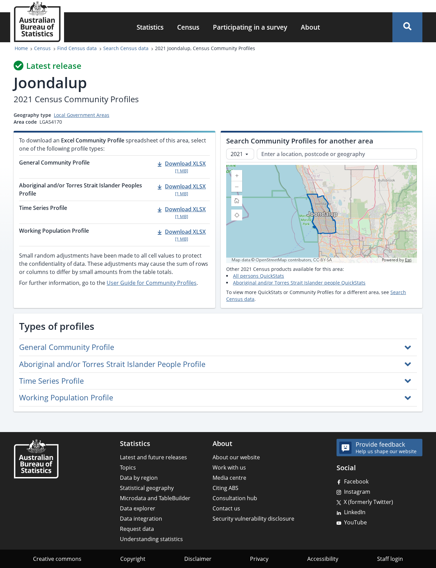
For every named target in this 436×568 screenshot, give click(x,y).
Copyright (132, 559)
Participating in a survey (250, 27)
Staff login (390, 559)
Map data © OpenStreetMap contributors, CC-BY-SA (282, 260)
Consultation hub (235, 498)
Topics (128, 467)
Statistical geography (147, 488)
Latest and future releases (153, 457)
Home (21, 48)
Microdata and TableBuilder (155, 498)
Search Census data (126, 48)
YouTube (355, 522)
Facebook (356, 481)
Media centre (229, 477)
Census (188, 27)
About (310, 27)
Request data (137, 529)
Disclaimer (198, 559)
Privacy (259, 559)
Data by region (139, 477)
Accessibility (322, 559)
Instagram (357, 491)
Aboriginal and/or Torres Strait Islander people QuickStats (299, 282)
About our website (236, 457)
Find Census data (77, 48)
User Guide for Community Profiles (152, 283)
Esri (408, 260)
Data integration (141, 518)
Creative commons (57, 559)
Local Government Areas (81, 115)
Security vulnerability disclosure (253, 518)
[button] (407, 27)
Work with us (229, 467)
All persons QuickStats (258, 276)
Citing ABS (225, 488)
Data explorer (137, 508)
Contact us (226, 508)
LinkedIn (354, 512)
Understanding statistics (151, 539)
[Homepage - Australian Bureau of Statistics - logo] (37, 21)
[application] (321, 214)
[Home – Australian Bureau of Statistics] (36, 458)
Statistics (150, 27)
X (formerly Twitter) (368, 502)
